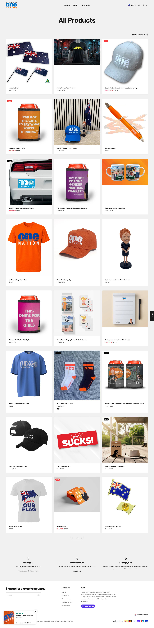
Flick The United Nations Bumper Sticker (21, 208)
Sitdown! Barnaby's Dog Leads (114, 466)
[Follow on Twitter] (11, 614)
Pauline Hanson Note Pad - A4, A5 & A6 (117, 340)
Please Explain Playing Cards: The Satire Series (71, 340)
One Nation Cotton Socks (65, 403)
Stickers (67, 5)
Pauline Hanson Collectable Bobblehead (117, 280)
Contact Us (65, 595)
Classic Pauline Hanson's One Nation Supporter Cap (121, 88)
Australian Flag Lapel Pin (113, 526)
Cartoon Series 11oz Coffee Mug (115, 208)
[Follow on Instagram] (16, 614)
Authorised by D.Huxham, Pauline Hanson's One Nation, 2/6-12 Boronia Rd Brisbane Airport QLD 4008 (45, 621)
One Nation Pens (110, 148)
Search (64, 592)
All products (86, 5)
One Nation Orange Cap (64, 280)
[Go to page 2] (81, 538)
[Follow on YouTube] (20, 614)
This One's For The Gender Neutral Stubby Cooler (72, 208)
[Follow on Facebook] (7, 614)
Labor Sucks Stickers (63, 466)
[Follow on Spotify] (25, 614)
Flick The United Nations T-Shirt (19, 403)
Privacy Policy (66, 599)
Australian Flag (13, 88)
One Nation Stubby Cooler (17, 148)
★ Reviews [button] (152, 316)
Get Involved (66, 605)
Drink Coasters (61, 526)
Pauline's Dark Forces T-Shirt (66, 88)
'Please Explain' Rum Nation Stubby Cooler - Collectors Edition (124, 403)
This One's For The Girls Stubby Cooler (20, 340)
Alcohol (75, 5)
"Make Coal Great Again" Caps (18, 466)
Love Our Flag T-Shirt (15, 526)
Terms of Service (67, 602)
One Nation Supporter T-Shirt (18, 280)
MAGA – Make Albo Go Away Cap (67, 148)
